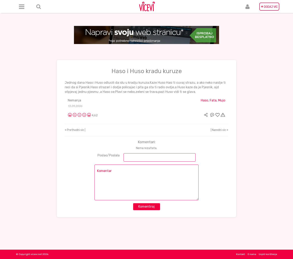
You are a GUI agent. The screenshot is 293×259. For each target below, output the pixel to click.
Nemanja (74, 100)
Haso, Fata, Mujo (213, 100)
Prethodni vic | (75, 130)
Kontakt (240, 254)
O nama (252, 254)
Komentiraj (146, 206)
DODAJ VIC (269, 6)
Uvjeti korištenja (268, 254)
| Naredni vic (219, 130)
